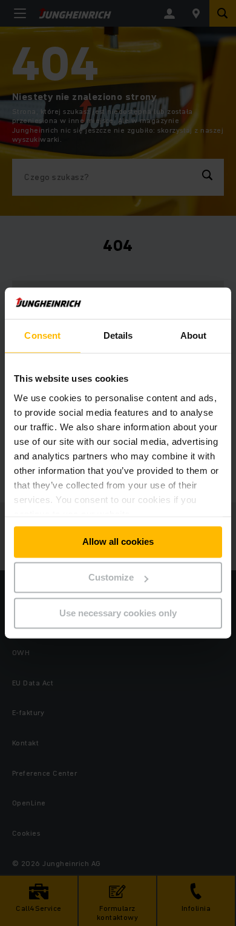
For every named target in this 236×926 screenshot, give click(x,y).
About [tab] (193, 336)
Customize (111, 578)
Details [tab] (118, 336)
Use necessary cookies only (118, 613)
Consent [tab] (42, 336)
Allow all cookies (118, 542)
